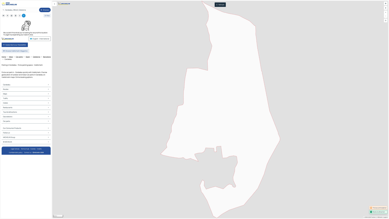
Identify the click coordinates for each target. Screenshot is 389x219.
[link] (378, 208)
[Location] (385, 20)
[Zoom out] (385, 16)
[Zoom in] (385, 12)
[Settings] (385, 8)
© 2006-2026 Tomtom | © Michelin (373, 217)
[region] (220, 109)
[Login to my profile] (385, 3)
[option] (3, 15)
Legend (385, 217)
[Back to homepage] (10, 4)
